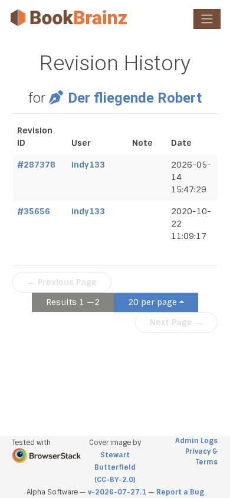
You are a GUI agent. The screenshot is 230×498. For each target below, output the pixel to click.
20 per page (152, 302)
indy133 (88, 164)
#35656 (33, 211)
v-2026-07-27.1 (117, 492)
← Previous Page (62, 282)
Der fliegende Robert (134, 98)
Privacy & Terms (201, 457)
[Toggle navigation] (207, 19)
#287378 (36, 164)
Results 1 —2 (73, 302)
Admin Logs (196, 440)
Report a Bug (180, 492)
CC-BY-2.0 (115, 479)
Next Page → (176, 322)
